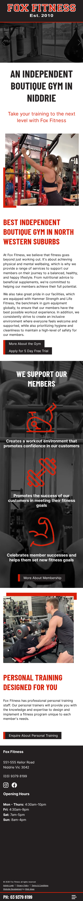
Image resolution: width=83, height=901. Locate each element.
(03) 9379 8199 (15, 776)
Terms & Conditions (40, 885)
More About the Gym (25, 344)
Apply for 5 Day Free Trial (28, 351)
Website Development (12, 889)
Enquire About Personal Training (33, 735)
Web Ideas (29, 889)
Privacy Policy (23, 885)
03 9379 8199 (21, 897)
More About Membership (42, 578)
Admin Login (8, 885)
